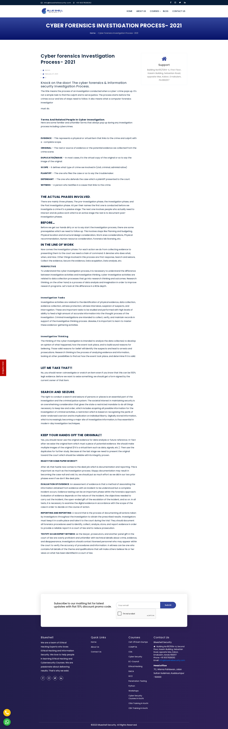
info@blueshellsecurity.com (57, 2)
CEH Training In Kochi (138, 708)
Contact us (178, 11)
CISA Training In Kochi (138, 703)
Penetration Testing (138, 681)
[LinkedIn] (61, 678)
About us (141, 11)
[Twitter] (55, 678)
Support (164, 65)
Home (129, 11)
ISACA (131, 671)
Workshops (134, 690)
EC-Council (134, 661)
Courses (154, 11)
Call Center (163, 81)
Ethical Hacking (135, 666)
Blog (165, 11)
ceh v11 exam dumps (138, 642)
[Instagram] (49, 678)
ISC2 (130, 676)
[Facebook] (43, 678)
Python (132, 686)
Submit (168, 605)
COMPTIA (133, 647)
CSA (130, 651)
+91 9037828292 (83, 2)
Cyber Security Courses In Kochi (136, 697)
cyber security (135, 656)
